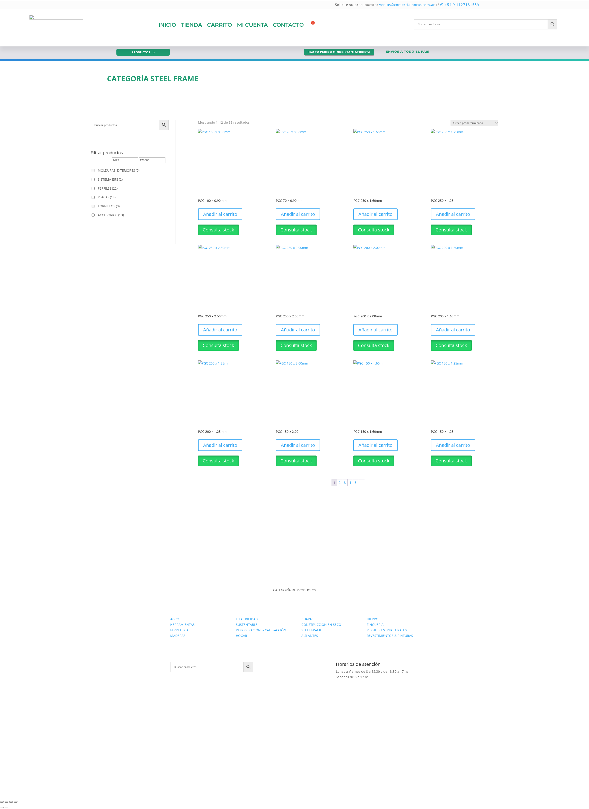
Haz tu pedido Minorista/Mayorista (339, 52)
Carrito (219, 25)
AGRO (174, 619)
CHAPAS (307, 619)
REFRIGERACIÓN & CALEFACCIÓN (261, 630)
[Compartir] (11, 802)
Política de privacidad (322, 754)
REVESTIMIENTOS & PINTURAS (390, 635)
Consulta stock (218, 230)
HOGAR (241, 635)
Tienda (191, 25)
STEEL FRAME (311, 630)
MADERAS (177, 635)
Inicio (167, 25)
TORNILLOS (109, 206)
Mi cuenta (252, 25)
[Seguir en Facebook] (290, 665)
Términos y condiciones (400, 754)
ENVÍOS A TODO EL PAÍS (407, 51)
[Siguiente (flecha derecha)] (6, 807)
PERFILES (108, 188)
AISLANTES (309, 635)
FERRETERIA (179, 630)
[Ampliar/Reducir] (2, 802)
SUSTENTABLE (246, 624)
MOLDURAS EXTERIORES (118, 170)
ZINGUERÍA (375, 624)
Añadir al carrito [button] (220, 214)
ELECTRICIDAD (247, 619)
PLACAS (106, 197)
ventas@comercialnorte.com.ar (407, 4)
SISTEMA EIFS (110, 179)
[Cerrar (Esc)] (15, 802)
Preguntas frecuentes (360, 754)
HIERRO (372, 619)
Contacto (288, 25)
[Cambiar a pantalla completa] (6, 802)
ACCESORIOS (111, 215)
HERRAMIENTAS (182, 624)
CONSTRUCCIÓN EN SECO (321, 624)
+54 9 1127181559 (461, 4)
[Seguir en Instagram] (299, 665)
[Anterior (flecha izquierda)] (2, 807)
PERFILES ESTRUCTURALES (387, 630)
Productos (141, 52)
